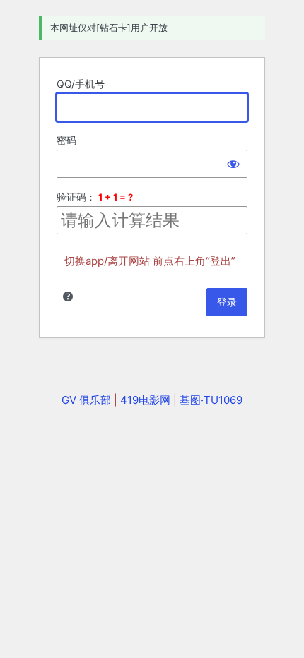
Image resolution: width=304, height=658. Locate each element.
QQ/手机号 (81, 84)
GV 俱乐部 (86, 400)
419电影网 (145, 400)
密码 (66, 140)
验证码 (71, 197)
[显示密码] (233, 164)
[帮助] (67, 296)
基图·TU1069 (211, 400)
